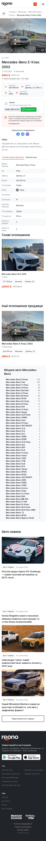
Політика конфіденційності (23, 824)
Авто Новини (8, 567)
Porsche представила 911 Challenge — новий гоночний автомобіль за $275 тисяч (21, 574)
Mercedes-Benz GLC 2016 (14, 274)
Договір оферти (23, 830)
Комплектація (31, 157)
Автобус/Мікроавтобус (11, 785)
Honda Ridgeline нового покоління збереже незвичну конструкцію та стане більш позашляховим (20, 618)
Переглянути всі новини (23, 719)
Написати (30, 109)
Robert (12, 102)
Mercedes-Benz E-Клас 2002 (17, 343)
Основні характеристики (13, 157)
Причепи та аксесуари (34, 770)
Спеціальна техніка (10, 781)
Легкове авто (7, 770)
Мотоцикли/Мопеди (10, 778)
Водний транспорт (32, 774)
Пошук (4, 805)
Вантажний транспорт (11, 774)
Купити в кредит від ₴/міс (16, 79)
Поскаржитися (13, 123)
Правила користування (23, 827)
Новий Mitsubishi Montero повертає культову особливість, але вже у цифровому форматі (21, 707)
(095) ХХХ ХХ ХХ (12, 109)
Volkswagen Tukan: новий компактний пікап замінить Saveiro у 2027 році (22, 663)
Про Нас (5, 797)
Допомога (6, 801)
